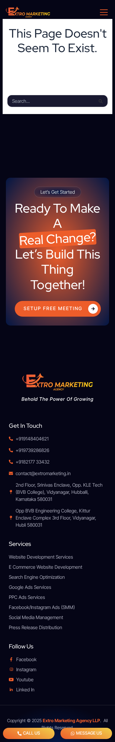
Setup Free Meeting (53, 308)
